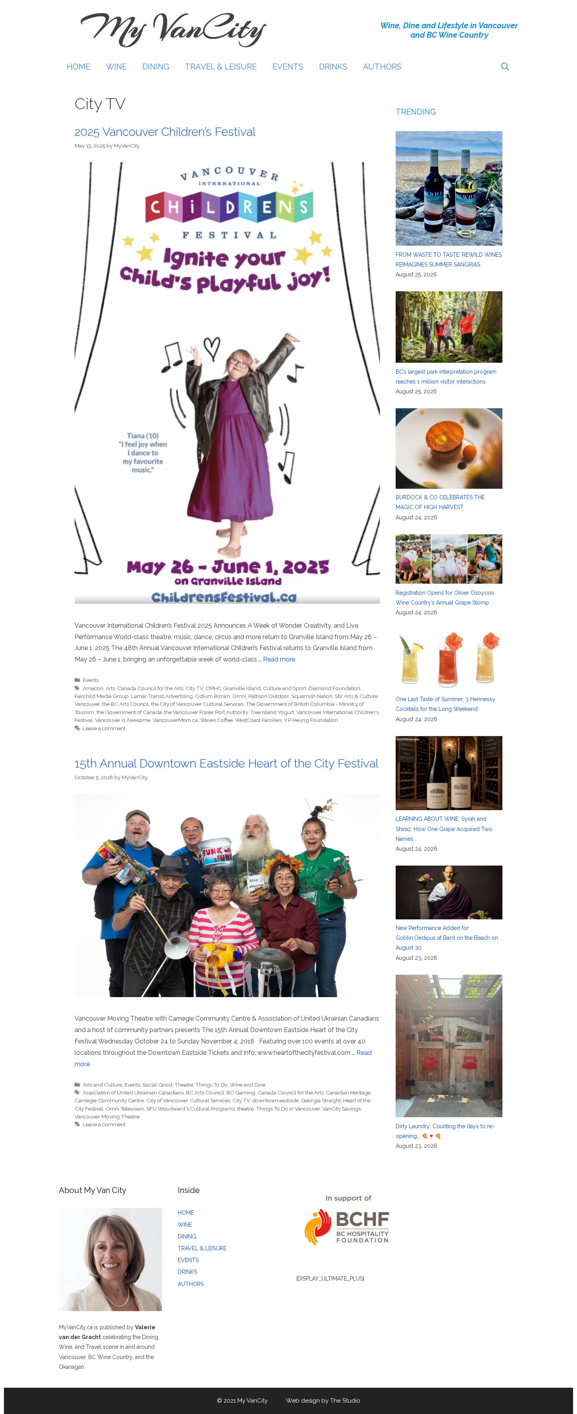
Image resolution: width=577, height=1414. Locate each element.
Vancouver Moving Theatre (107, 1116)
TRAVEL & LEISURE (221, 66)
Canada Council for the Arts (150, 688)
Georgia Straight (321, 1100)
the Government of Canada (129, 712)
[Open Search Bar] (505, 67)
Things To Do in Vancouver (288, 1108)
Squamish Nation (311, 696)
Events (91, 680)
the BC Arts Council (125, 704)
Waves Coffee (216, 720)
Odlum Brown (212, 696)
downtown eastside (275, 1100)
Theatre (184, 1085)
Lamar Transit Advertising (162, 696)
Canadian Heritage (348, 1092)
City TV (194, 688)
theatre (245, 1108)
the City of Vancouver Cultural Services (197, 704)
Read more (279, 659)
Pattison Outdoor (268, 696)
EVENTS (287, 66)
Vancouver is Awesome (122, 720)
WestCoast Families (258, 720)
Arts (110, 688)
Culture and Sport (284, 688)
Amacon (93, 688)
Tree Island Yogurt (272, 712)
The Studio (345, 1400)
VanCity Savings (341, 1108)
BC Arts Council (205, 1092)
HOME (78, 66)
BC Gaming (240, 1092)
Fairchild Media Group (102, 696)
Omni (239, 696)
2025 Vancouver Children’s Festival (165, 132)
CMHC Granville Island (233, 688)
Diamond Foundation (334, 688)
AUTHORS (382, 66)
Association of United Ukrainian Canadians (133, 1092)
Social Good (157, 1085)
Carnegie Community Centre (109, 1100)
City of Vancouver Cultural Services (188, 1100)
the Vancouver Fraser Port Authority (206, 712)
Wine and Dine (247, 1085)
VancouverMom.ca (175, 720)
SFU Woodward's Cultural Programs (190, 1108)
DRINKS (333, 66)
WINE (116, 66)
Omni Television (125, 1108)
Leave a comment (104, 728)
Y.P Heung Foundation (311, 720)
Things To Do (211, 1085)
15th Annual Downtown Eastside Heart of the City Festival (226, 763)
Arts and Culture (102, 1085)
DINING (155, 66)
